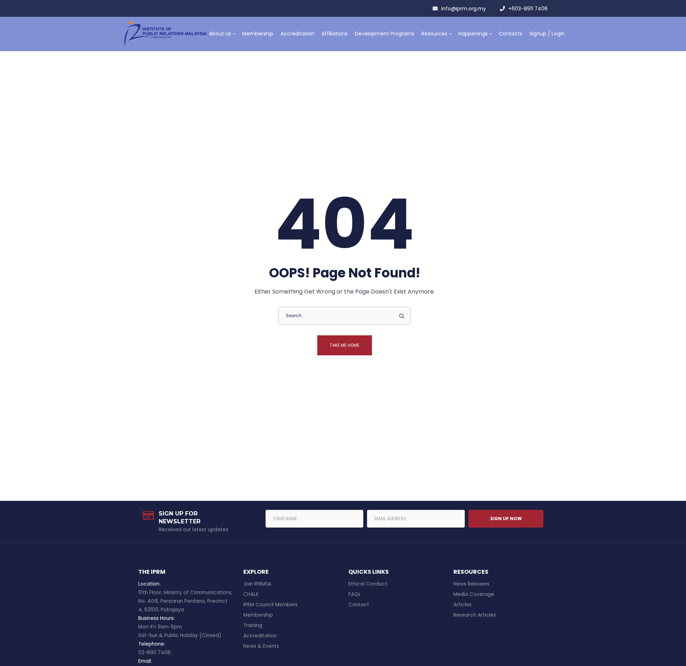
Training (252, 625)
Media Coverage (473, 594)
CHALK (251, 594)
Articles (462, 604)
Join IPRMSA (257, 584)
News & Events (261, 646)
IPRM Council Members (270, 604)
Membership (258, 615)
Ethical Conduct (367, 584)
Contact (358, 604)
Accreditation (260, 635)
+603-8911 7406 (528, 8)
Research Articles (474, 615)
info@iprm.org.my (463, 8)
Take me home (344, 345)
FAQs (354, 594)
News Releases (471, 584)
